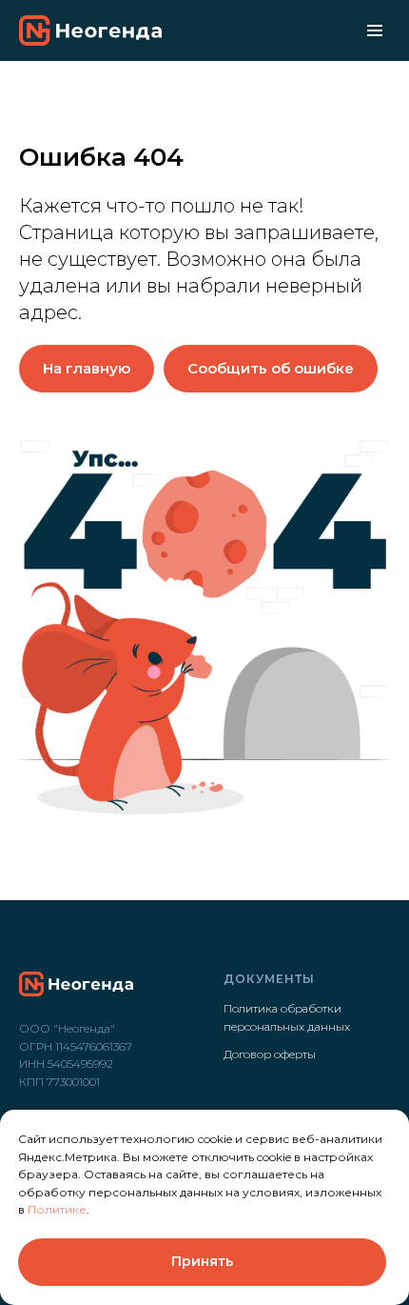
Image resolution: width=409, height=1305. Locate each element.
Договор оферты (270, 1054)
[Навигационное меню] (375, 30)
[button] (271, 368)
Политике (57, 1209)
